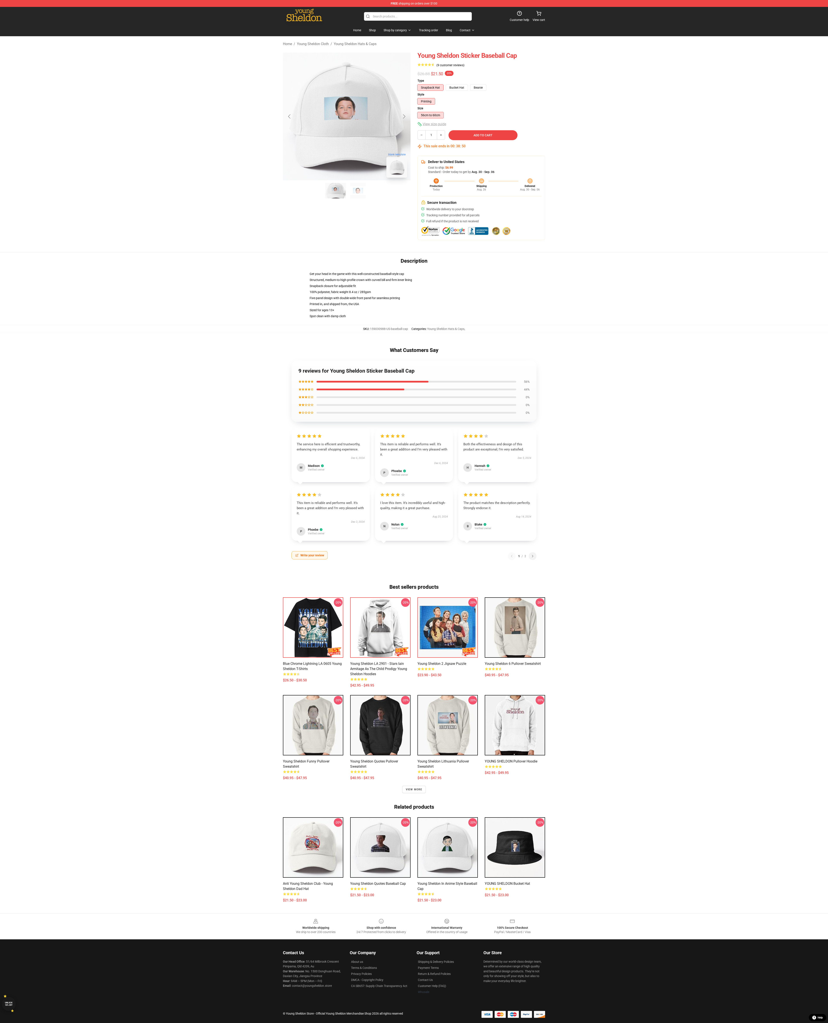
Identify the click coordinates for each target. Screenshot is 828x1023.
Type (420, 80)
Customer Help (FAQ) (432, 986)
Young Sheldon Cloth (313, 44)
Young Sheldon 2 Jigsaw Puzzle (441, 664)
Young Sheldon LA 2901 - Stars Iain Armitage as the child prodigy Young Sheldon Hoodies (378, 669)
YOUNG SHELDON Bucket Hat (507, 884)
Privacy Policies (361, 974)
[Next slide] (403, 116)
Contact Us (425, 980)
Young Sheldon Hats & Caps (355, 44)
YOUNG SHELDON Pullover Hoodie (511, 761)
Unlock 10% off (9, 1004)
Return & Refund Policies (434, 974)
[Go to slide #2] (358, 190)
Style (420, 94)
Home (287, 44)
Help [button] (820, 1017)
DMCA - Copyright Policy (367, 980)
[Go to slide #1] (335, 190)
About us (357, 961)
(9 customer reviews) (450, 65)
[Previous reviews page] (512, 556)
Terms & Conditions (364, 968)
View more (414, 789)
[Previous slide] (289, 116)
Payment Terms (428, 968)
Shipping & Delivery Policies (436, 961)
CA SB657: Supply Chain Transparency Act (379, 986)
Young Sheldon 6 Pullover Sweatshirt (513, 664)
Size (420, 108)
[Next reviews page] (532, 556)
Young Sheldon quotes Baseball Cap (378, 884)
